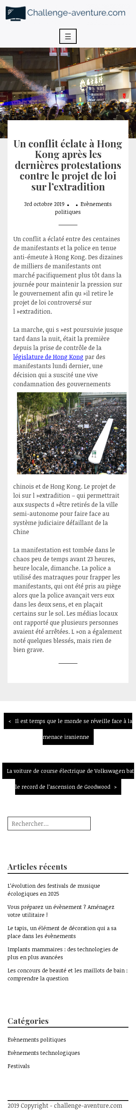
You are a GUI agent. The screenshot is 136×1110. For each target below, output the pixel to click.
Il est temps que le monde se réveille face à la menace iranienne (73, 728)
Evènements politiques (37, 1039)
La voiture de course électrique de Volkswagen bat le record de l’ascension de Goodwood (70, 778)
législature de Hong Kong (48, 357)
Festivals (19, 1066)
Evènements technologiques (44, 1052)
